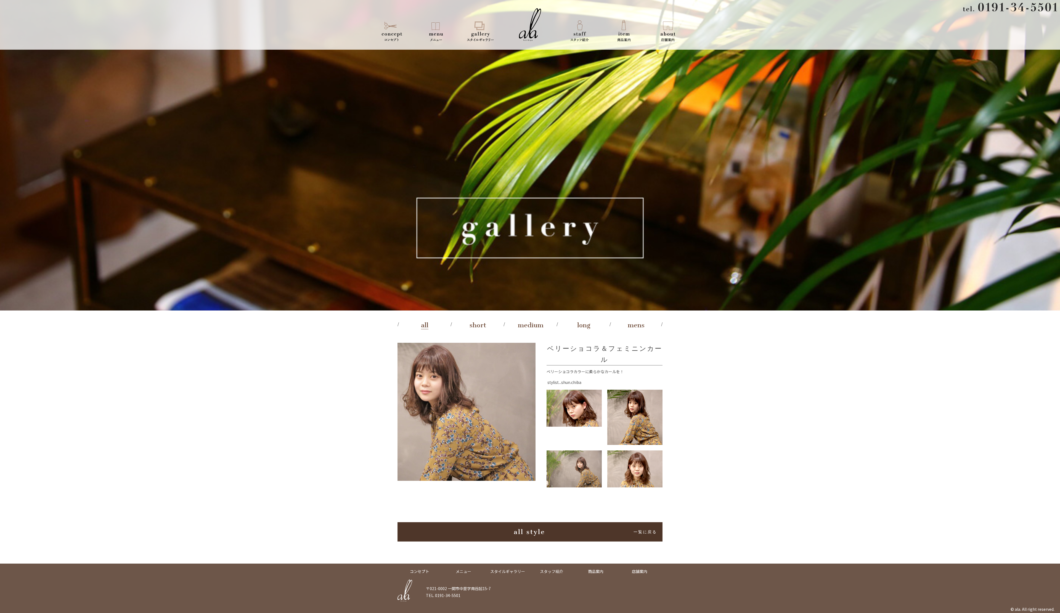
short (478, 325)
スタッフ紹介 (579, 30)
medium (531, 325)
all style (585, 532)
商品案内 (624, 30)
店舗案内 (668, 30)
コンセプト (392, 30)
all (424, 325)
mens (636, 325)
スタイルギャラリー (480, 30)
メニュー (436, 30)
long (583, 325)
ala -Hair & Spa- (530, 24)
